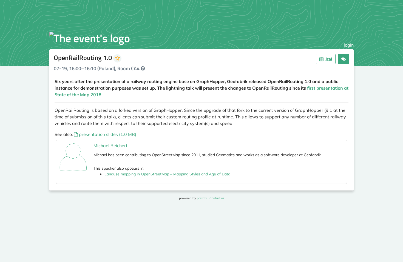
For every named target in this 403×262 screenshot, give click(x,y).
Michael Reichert (110, 145)
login (349, 45)
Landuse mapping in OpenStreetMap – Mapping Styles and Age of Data (167, 174)
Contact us (216, 198)
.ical (327, 59)
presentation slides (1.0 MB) (107, 134)
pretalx (202, 198)
